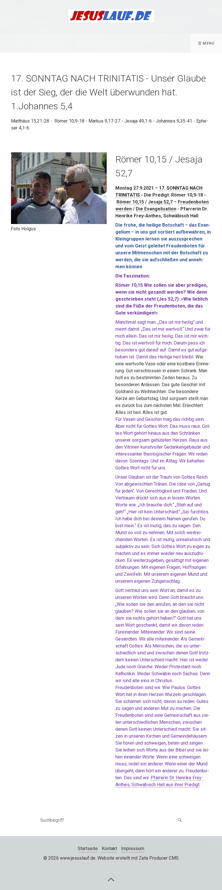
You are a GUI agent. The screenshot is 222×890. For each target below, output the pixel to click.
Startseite (88, 848)
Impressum (132, 848)
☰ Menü (206, 43)
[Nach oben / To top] (111, 879)
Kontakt (109, 848)
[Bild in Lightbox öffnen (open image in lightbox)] (59, 188)
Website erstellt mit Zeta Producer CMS (138, 858)
